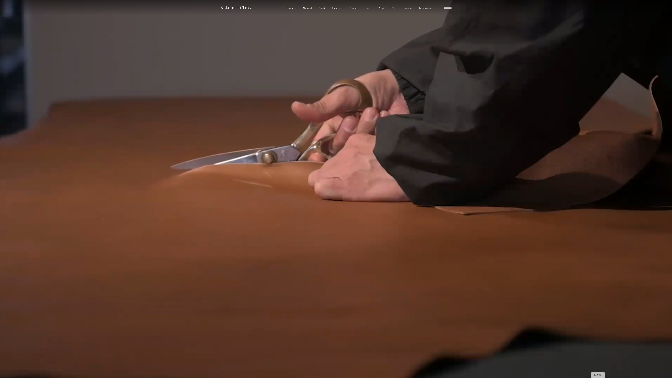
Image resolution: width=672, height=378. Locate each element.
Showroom (337, 7)
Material (307, 7)
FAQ (394, 7)
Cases (368, 7)
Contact (408, 7)
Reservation (425, 7)
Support (354, 7)
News (381, 7)
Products (291, 7)
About (322, 7)
